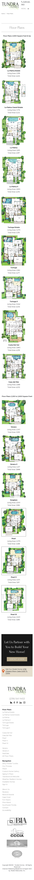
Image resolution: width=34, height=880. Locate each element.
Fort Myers (6, 800)
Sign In (5, 784)
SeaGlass (5, 753)
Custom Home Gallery (10, 771)
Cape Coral (6, 797)
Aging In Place (7, 774)
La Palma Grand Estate (11, 715)
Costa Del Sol (7, 733)
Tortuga (5, 725)
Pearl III (5, 743)
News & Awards (8, 794)
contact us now (17, 659)
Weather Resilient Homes (12, 779)
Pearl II (5, 741)
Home (3, 13)
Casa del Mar (7, 735)
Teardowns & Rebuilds (10, 776)
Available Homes (8, 782)
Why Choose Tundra (10, 763)
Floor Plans (10, 13)
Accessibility (6, 810)
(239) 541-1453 (17, 698)
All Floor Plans (7, 756)
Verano (5, 748)
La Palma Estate (8, 712)
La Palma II (6, 720)
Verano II (5, 751)
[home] (11, 6)
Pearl (4, 738)
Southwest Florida (9, 805)
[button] (28, 9)
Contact (5, 808)
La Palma (5, 717)
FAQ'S (4, 769)
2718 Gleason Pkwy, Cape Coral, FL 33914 (16, 671)
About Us (5, 789)
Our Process (7, 766)
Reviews (5, 792)
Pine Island (6, 802)
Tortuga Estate (8, 723)
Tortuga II (6, 728)
